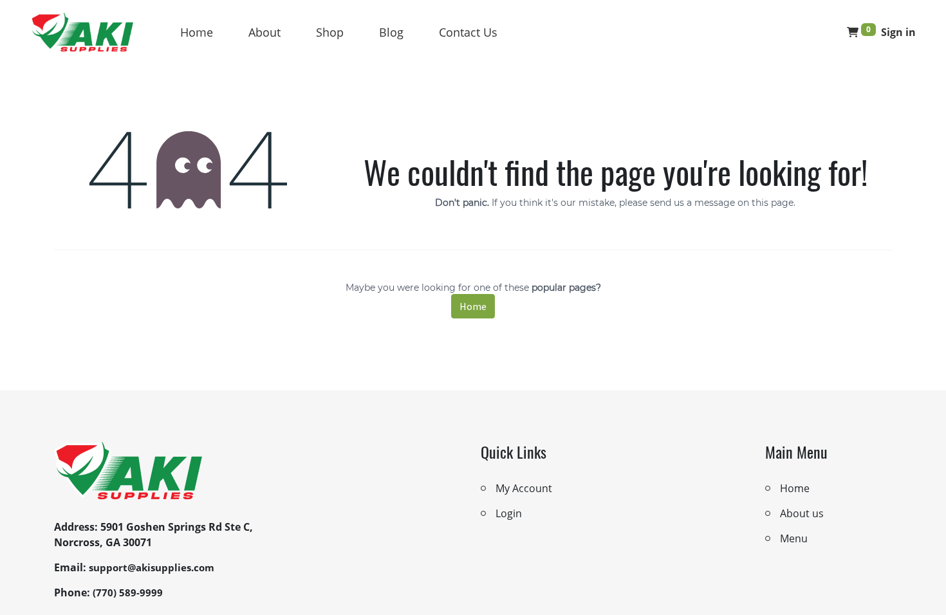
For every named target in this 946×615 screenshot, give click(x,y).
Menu (794, 538)
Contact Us (468, 32)
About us (802, 513)
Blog (391, 32)
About (264, 32)
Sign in (898, 32)
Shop (330, 32)
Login (509, 513)
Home (196, 32)
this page (772, 202)
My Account (524, 488)
